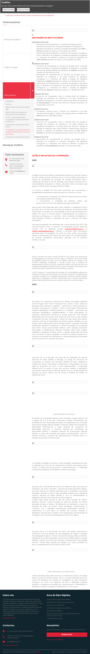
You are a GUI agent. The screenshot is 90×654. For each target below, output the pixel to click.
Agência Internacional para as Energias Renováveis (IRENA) (15, 113)
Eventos (8, 104)
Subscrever (67, 634)
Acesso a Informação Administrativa (59, 599)
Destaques (9, 101)
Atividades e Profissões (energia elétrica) (60, 602)
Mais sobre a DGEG (9, 618)
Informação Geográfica (54, 611)
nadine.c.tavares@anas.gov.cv (43, 231)
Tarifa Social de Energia (54, 618)
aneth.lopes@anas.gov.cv (74, 229)
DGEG (38, 652)
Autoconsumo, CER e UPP (55, 605)
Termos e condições (80, 652)
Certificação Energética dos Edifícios (59, 608)
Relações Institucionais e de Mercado (31, 13)
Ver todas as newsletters (55, 639)
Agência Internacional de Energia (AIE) (17, 108)
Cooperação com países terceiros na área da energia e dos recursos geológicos (29, 15)
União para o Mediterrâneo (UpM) (17, 137)
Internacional (50, 13)
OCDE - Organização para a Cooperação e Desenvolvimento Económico (17, 119)
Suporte (54, 652)
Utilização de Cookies (65, 652)
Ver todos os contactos (10, 645)
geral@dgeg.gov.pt (13, 641)
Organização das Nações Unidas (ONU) (17, 126)
